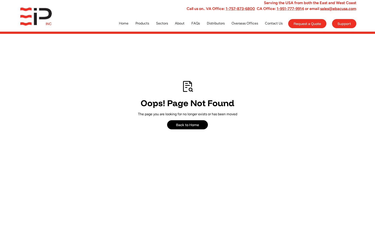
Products (142, 23)
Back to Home (187, 125)
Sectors (162, 23)
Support (344, 23)
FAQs (195, 23)
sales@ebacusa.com (338, 8)
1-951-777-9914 (290, 8)
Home (123, 23)
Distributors (216, 23)
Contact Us (274, 23)
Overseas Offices (245, 23)
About (179, 23)
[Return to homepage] (39, 16)
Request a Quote (307, 23)
